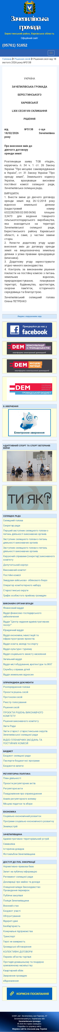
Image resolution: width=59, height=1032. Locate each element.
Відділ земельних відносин (18, 674)
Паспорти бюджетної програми (21, 760)
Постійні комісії (12, 575)
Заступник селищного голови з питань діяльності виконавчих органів (25, 541)
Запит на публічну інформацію (20, 871)
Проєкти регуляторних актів (19, 783)
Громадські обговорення (17, 946)
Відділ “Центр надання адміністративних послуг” (26, 623)
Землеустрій (10, 826)
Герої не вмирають (14, 941)
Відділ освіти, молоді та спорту (20, 643)
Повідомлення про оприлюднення (22, 793)
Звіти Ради (9, 726)
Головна (6, 59)
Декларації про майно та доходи (21, 881)
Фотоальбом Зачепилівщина (19, 854)
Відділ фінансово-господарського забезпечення (22, 615)
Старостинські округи (15, 590)
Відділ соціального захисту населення (24, 654)
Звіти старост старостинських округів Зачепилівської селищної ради (25, 733)
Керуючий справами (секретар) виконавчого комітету (29, 558)
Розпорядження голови (16, 687)
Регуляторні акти (13, 788)
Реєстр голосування (14, 702)
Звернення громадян (15, 975)
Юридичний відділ (13, 630)
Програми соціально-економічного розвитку (28, 821)
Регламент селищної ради (18, 876)
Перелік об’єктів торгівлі (17, 956)
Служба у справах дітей (16, 669)
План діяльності (12, 778)
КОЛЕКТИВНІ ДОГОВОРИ (18, 951)
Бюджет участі (12, 910)
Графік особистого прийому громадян (24, 595)
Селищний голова (13, 520)
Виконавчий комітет (14, 570)
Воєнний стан (11, 905)
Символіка (9, 844)
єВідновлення (11, 980)
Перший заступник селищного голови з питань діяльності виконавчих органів (25, 532)
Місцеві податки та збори (17, 803)
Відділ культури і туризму (17, 649)
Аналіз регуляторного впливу (19, 798)
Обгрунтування (11, 916)
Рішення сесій (22, 59)
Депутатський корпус (15, 564)
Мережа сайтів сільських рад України (29, 1029)
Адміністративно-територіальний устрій (26, 838)
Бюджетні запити (13, 765)
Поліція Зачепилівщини (16, 900)
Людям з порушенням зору (30, 316)
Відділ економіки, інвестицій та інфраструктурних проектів (21, 637)
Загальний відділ (12, 659)
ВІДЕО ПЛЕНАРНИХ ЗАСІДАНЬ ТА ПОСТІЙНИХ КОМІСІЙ (22, 741)
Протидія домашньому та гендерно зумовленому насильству (23, 964)
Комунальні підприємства (18, 931)
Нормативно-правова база (18, 866)
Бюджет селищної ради (17, 755)
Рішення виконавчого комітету (21, 721)
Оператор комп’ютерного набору (22, 585)
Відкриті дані (10, 921)
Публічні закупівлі (13, 895)
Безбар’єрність (11, 926)
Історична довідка (13, 849)
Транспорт (9, 936)
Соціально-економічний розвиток (22, 816)
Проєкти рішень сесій (15, 692)
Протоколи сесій (12, 697)
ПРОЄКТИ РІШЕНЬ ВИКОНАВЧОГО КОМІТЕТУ (23, 714)
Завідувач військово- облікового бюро (25, 580)
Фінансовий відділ (13, 608)
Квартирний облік (13, 970)
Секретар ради (11, 525)
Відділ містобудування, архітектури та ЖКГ (27, 664)
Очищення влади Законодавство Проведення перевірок (21, 889)
